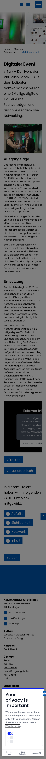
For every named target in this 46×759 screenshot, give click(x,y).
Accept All (36, 753)
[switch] (10, 733)
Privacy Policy (12, 726)
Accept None (9, 753)
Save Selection (23, 753)
